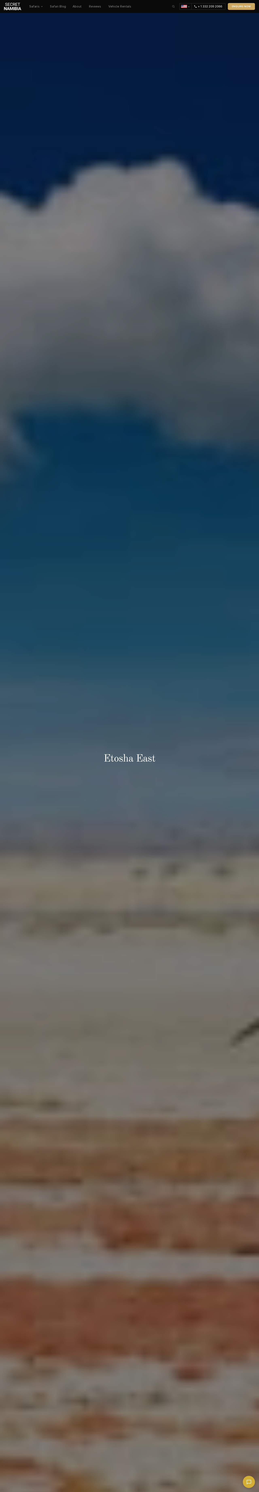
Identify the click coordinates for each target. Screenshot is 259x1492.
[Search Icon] (173, 6)
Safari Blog (58, 6)
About (78, 6)
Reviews (95, 6)
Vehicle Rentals (119, 6)
